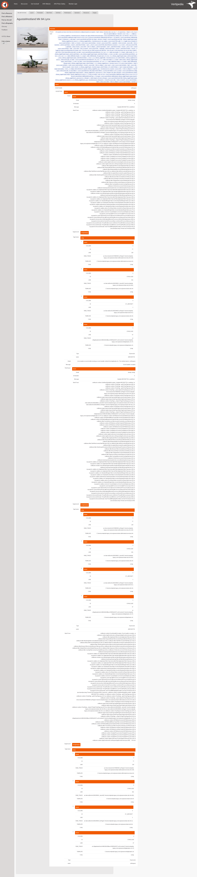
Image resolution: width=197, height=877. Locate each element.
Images (95, 12)
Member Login (73, 4)
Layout (31, 12)
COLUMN (88, 245)
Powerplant (40, 12)
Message (76, 107)
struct (57, 84)
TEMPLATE (88, 261)
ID (90, 249)
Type (77, 353)
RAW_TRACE (87, 256)
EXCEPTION (59, 91)
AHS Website (46, 4)
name (77, 357)
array (82, 238)
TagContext (76, 237)
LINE (89, 252)
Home (15, 4)
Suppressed (76, 231)
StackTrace (76, 110)
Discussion (24, 4)
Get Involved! (35, 4)
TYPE (89, 264)
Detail (77, 100)
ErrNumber (76, 103)
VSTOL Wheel (6, 36)
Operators (77, 12)
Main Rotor (49, 12)
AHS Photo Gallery (59, 4)
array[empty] (84, 232)
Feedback (4, 30)
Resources (86, 12)
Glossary (4, 26)
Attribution (19, 48)
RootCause (67, 368)
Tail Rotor (58, 12)
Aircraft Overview (22, 12)
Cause (68, 95)
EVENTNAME (58, 88)
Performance (67, 12)
